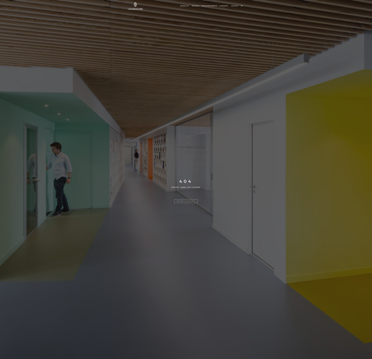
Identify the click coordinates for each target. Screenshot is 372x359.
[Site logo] (135, 5)
